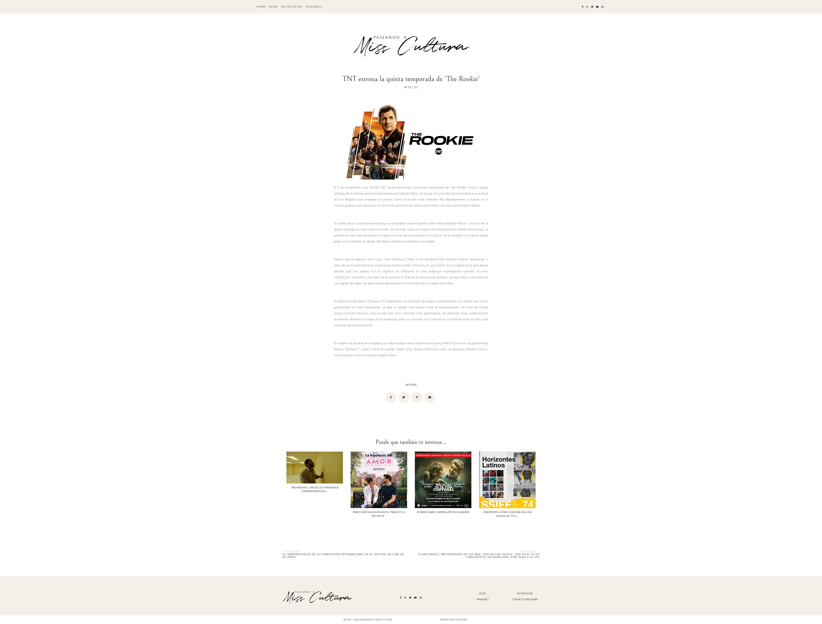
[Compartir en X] (404, 397)
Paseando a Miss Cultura (376, 619)
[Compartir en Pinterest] (416, 397)
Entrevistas (291, 6)
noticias (411, 384)
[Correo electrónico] (429, 397)
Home (261, 6)
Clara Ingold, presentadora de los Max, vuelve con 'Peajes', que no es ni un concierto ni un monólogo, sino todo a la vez (478, 556)
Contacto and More (525, 599)
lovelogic (461, 619)
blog (273, 6)
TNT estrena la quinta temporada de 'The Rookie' (411, 79)
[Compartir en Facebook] (391, 397)
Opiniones (314, 6)
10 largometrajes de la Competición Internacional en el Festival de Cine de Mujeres (343, 556)
